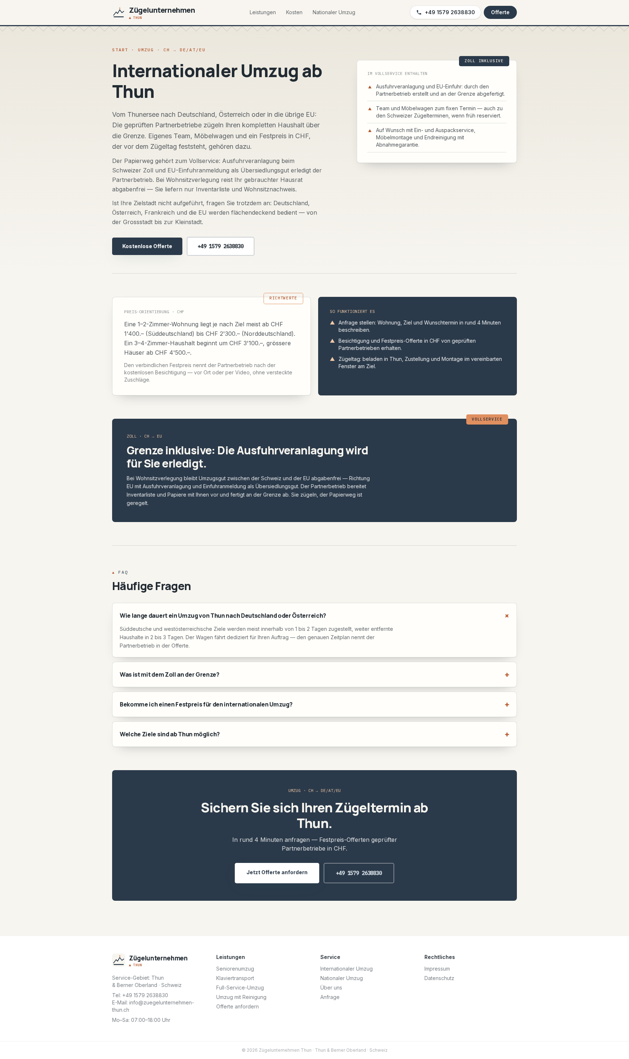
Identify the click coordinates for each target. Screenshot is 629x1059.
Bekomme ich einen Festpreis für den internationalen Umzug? (314, 704)
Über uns (331, 987)
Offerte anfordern (237, 1006)
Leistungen (263, 12)
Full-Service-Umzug (240, 987)
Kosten (294, 12)
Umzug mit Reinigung (241, 997)
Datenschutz (439, 978)
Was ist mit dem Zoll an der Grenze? (314, 674)
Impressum (437, 969)
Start (120, 49)
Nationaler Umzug (334, 12)
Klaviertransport (235, 978)
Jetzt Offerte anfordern (277, 872)
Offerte (500, 12)
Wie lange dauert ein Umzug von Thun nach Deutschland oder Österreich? (314, 615)
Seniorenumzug (235, 969)
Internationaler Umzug (346, 969)
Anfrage (330, 997)
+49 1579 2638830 (450, 12)
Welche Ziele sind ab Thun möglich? (314, 734)
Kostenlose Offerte (147, 246)
